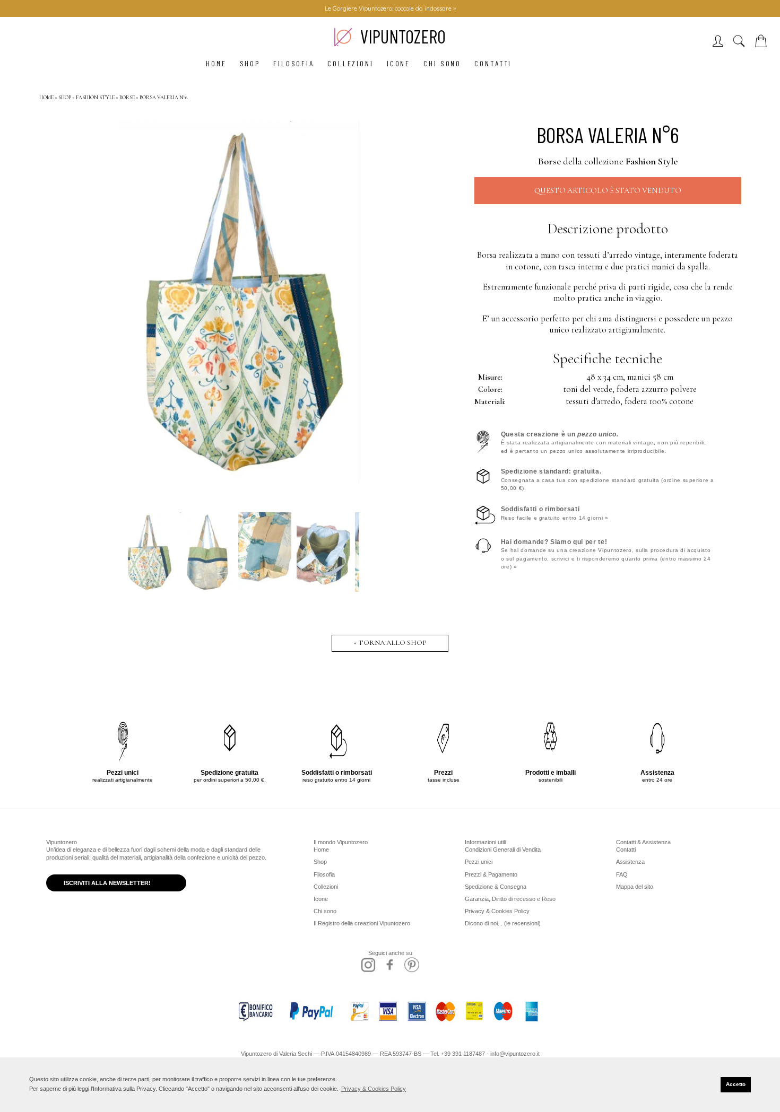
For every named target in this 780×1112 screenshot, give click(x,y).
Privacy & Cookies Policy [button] (373, 1088)
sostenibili (550, 775)
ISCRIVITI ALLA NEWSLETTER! (107, 883)
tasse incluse (444, 775)
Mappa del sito (634, 886)
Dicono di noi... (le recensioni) (503, 923)
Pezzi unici (478, 862)
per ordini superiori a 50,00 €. (230, 775)
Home (216, 63)
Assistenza (630, 862)
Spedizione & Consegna (495, 886)
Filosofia (293, 63)
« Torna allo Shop (390, 642)
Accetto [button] (736, 1084)
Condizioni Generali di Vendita (503, 849)
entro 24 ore (657, 775)
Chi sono (442, 63)
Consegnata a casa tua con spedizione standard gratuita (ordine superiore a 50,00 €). (607, 479)
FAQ (622, 874)
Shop (250, 63)
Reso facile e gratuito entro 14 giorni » (555, 513)
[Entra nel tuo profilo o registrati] (720, 44)
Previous (132, 301)
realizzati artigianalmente (122, 775)
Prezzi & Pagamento (491, 874)
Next (346, 301)
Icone (398, 63)
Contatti (493, 63)
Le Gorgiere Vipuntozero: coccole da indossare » (390, 8)
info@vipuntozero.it (515, 1053)
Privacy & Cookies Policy (497, 911)
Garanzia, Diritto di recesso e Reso (510, 899)
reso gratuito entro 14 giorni (336, 775)
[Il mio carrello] (763, 44)
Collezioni (350, 63)
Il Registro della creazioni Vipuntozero (362, 923)
